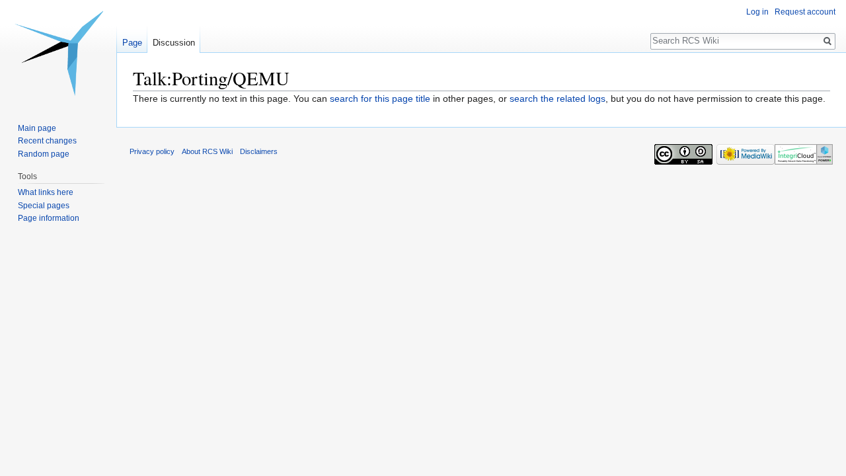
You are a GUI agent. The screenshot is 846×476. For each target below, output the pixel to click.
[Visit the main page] (58, 53)
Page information (48, 218)
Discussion (174, 43)
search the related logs (557, 98)
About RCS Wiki (207, 151)
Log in (757, 12)
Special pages (43, 205)
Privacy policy (152, 151)
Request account (805, 12)
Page (132, 43)
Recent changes (47, 140)
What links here (45, 192)
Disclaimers (259, 151)
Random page (43, 154)
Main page (37, 128)
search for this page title (380, 98)
